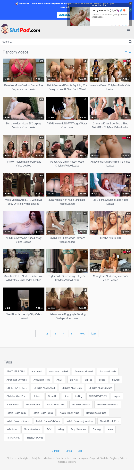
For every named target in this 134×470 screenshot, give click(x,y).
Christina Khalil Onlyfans (100, 387)
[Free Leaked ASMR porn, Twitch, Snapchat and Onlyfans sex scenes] (20, 29)
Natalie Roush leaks (16, 412)
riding (61, 429)
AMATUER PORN (15, 371)
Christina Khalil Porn (16, 396)
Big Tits (88, 379)
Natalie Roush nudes (96, 412)
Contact (56, 451)
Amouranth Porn (42, 379)
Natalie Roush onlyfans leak (80, 421)
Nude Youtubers (32, 429)
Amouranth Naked (84, 371)
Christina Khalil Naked (44, 387)
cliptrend (37, 396)
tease (110, 429)
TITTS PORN (13, 437)
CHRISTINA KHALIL (17, 387)
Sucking (97, 429)
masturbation (13, 404)
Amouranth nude (108, 371)
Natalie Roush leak (81, 404)
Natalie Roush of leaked (18, 421)
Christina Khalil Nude (72, 387)
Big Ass (74, 379)
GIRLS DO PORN (98, 396)
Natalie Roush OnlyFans (47, 421)
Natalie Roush (33, 404)
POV (49, 429)
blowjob (116, 379)
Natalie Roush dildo (56, 404)
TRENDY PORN (35, 437)
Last (93, 333)
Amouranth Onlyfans (16, 379)
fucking (78, 396)
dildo (66, 396)
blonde (102, 379)
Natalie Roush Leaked (107, 404)
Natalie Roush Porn (109, 421)
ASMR (60, 379)
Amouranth (36, 371)
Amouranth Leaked (58, 371)
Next (81, 333)
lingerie (117, 396)
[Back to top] (125, 459)
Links (69, 451)
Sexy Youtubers (78, 429)
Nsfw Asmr (12, 429)
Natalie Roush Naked (43, 412)
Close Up (52, 396)
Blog (80, 451)
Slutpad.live (65, 14)
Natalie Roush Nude (69, 412)
